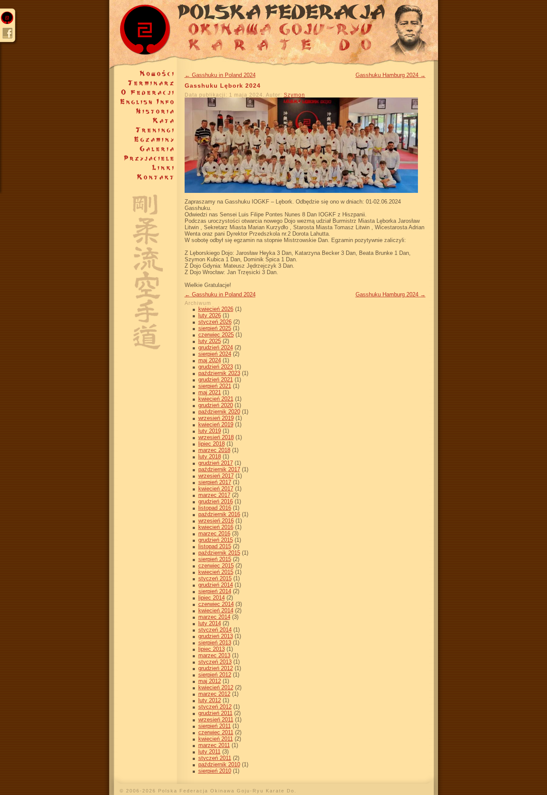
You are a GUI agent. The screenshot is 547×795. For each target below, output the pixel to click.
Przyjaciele (143, 158)
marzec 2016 (214, 533)
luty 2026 (209, 315)
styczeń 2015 (215, 578)
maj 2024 (209, 360)
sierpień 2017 (214, 482)
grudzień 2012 (215, 668)
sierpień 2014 (214, 591)
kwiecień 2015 (215, 572)
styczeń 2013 (215, 662)
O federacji (143, 92)
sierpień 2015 (214, 559)
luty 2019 (209, 431)
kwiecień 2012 (215, 687)
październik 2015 (219, 553)
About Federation (143, 101)
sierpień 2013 (214, 642)
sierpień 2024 (214, 354)
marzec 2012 (214, 694)
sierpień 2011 (214, 726)
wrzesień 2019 (216, 418)
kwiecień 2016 (215, 527)
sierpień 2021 (214, 386)
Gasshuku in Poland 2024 (220, 75)
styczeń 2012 (215, 706)
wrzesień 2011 (215, 719)
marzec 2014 (214, 617)
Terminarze (143, 83)
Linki (143, 167)
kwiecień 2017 (215, 488)
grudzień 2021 (215, 379)
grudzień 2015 (215, 540)
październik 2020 (219, 411)
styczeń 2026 (215, 322)
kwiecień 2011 (215, 739)
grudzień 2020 (215, 405)
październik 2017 (219, 469)
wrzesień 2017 (216, 476)
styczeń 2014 (215, 630)
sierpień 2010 (214, 771)
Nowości (143, 73)
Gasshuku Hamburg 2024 (391, 75)
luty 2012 (209, 700)
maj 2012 (209, 681)
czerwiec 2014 (216, 604)
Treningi (143, 130)
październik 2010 (219, 764)
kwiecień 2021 (215, 399)
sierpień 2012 (214, 674)
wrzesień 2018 (216, 437)
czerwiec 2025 (216, 334)
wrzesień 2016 (216, 520)
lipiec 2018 (211, 443)
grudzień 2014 (215, 585)
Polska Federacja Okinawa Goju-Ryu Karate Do (273, 34)
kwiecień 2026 (215, 309)
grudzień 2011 (215, 713)
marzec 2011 (214, 745)
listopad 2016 (214, 508)
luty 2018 (209, 456)
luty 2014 (209, 623)
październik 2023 (219, 373)
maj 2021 (209, 392)
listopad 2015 (214, 546)
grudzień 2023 (215, 367)
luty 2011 (209, 751)
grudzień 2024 (215, 347)
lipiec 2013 (211, 649)
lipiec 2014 (211, 597)
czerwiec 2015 (216, 565)
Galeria (143, 149)
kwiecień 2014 (215, 610)
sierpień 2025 (214, 328)
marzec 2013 (214, 655)
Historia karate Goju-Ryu (143, 111)
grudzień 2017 (215, 463)
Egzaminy (143, 139)
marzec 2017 (214, 495)
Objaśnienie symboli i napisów (143, 266)
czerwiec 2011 (215, 732)
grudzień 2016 (215, 501)
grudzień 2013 (215, 636)
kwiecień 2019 (215, 424)
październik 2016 (219, 514)
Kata (143, 120)
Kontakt (143, 177)
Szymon (294, 95)
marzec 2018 (214, 450)
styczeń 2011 (214, 758)
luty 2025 (209, 341)
